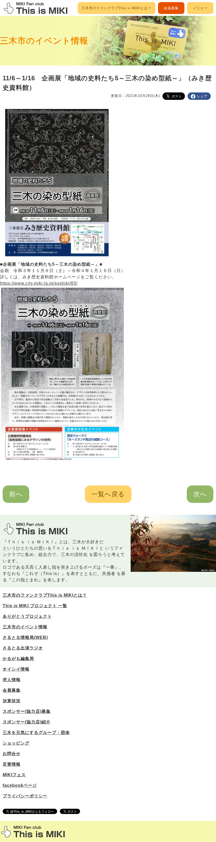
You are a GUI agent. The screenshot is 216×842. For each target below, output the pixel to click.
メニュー (200, 8)
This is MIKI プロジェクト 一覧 (35, 606)
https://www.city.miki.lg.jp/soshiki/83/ (38, 283)
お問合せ (12, 753)
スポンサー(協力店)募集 (27, 711)
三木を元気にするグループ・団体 (36, 732)
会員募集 (171, 8)
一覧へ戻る (108, 494)
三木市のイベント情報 (44, 40)
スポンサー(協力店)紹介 (27, 722)
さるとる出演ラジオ (23, 648)
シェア (202, 96)
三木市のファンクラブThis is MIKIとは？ (116, 8)
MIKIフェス (14, 775)
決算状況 (12, 701)
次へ (200, 494)
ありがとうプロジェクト (27, 616)
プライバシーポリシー (25, 796)
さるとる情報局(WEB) (25, 637)
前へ (16, 494)
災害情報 (12, 764)
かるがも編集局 (18, 658)
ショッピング (16, 743)
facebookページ (20, 785)
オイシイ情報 (16, 669)
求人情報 (12, 679)
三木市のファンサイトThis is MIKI (33, 832)
